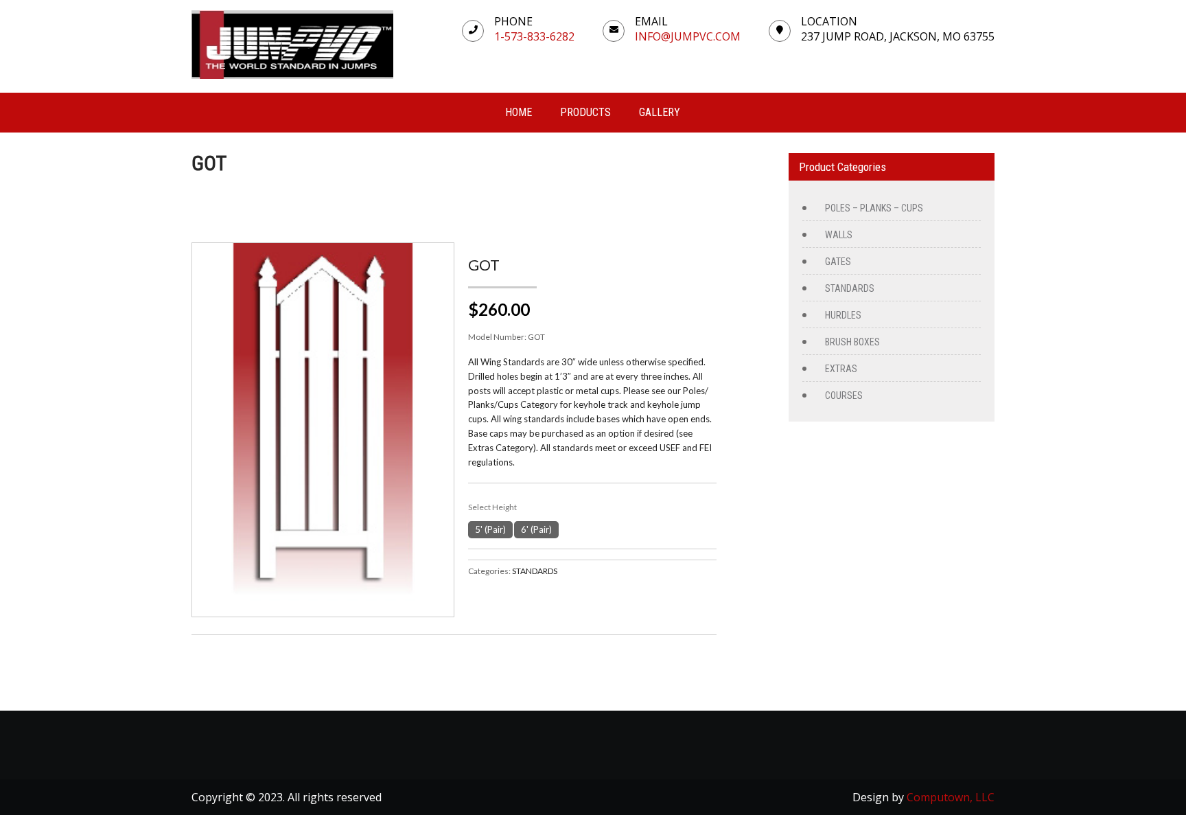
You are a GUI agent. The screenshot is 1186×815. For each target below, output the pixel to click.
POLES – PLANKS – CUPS (874, 208)
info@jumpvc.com (688, 36)
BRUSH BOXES (852, 341)
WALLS (838, 234)
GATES (838, 261)
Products (585, 112)
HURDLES (843, 315)
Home (518, 112)
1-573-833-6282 (534, 36)
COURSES (844, 395)
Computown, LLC (951, 797)
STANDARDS (534, 571)
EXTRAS (841, 368)
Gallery (659, 112)
